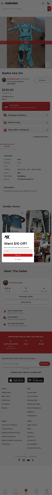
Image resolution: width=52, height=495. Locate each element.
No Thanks (18, 259)
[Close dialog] (48, 234)
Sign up (18, 255)
